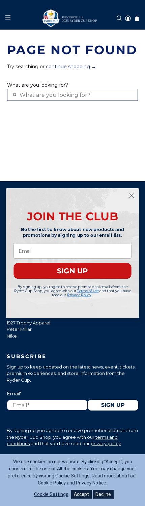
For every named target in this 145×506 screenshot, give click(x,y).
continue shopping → (71, 67)
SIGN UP (72, 270)
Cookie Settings (51, 494)
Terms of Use (87, 290)
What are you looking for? (37, 85)
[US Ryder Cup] (72, 18)
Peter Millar (19, 329)
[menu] (7, 18)
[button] (119, 18)
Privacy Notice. (91, 482)
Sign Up (113, 405)
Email (14, 394)
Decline (103, 494)
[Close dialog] (131, 195)
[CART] (137, 18)
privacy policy (106, 443)
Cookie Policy (52, 482)
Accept (81, 494)
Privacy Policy (79, 295)
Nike (12, 336)
